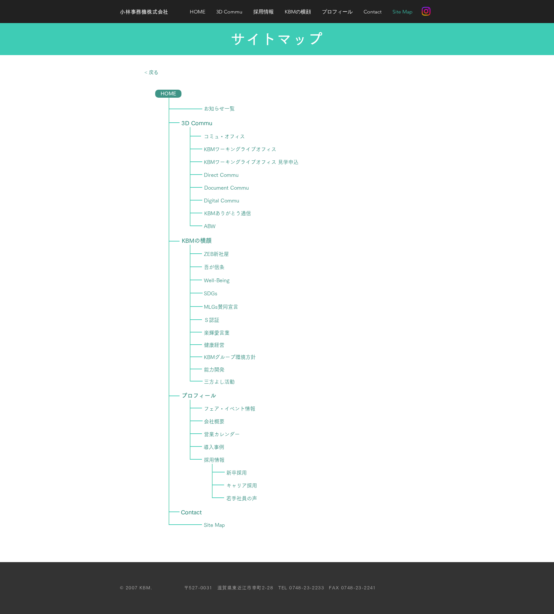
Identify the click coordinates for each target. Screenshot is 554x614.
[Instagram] (426, 11)
